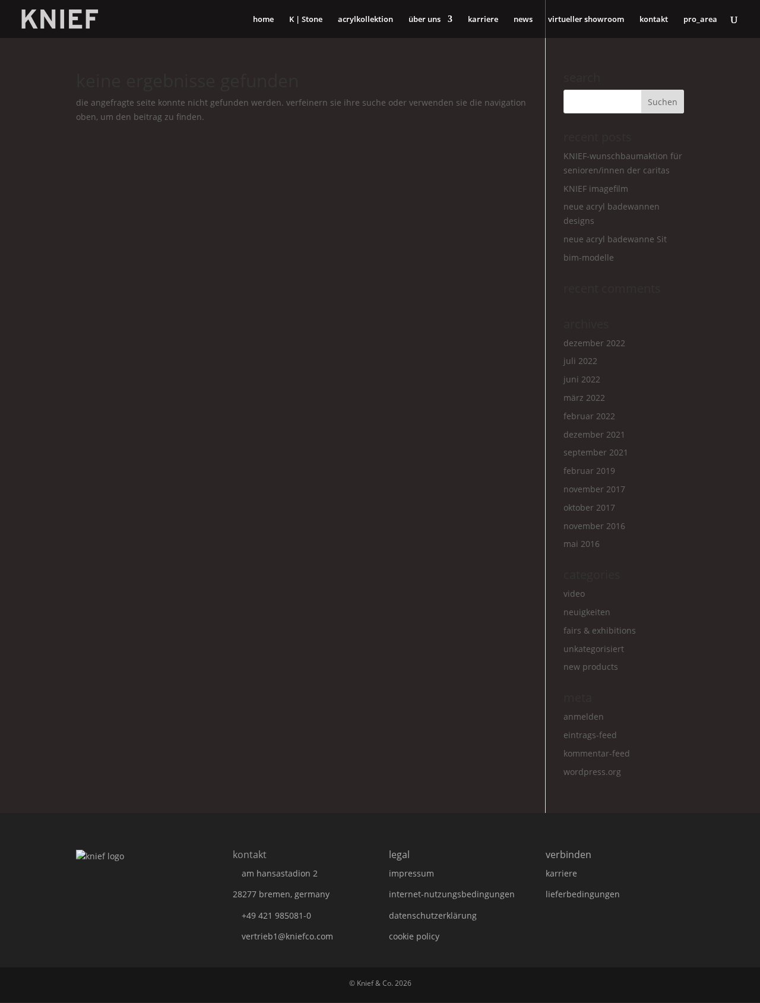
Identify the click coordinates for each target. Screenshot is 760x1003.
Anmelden (583, 716)
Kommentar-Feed (596, 753)
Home (263, 19)
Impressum (411, 873)
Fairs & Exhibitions (599, 630)
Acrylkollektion (365, 19)
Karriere (483, 19)
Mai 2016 (581, 543)
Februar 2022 (589, 416)
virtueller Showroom (586, 19)
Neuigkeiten (586, 612)
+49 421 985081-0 (276, 915)
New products (590, 666)
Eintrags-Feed (590, 735)
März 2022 (584, 397)
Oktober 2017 (589, 507)
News (523, 19)
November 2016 (594, 525)
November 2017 (594, 489)
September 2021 (595, 452)
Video (574, 593)
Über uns (424, 19)
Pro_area (700, 19)
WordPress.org (592, 771)
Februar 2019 (589, 470)
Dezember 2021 (594, 434)
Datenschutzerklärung (433, 915)
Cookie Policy (414, 936)
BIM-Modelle (588, 257)
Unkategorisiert (593, 648)
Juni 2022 (581, 379)
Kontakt (653, 19)
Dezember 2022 (594, 343)
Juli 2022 (580, 360)
